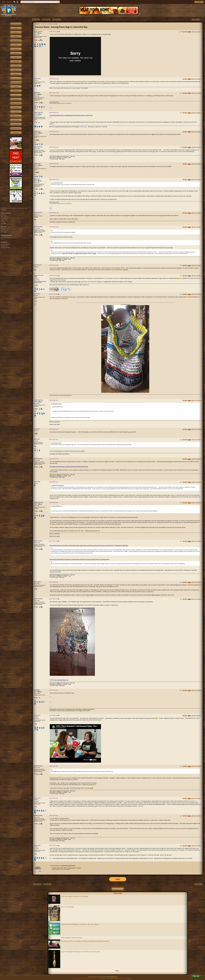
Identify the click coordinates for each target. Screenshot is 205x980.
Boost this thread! (118, 889)
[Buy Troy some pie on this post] (189, 213)
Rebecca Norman (38, 112)
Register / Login (199, 2)
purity (15, 57)
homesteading (16, 40)
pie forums (16, 124)
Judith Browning (38, 146)
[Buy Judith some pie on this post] (189, 147)
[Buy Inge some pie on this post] (189, 275)
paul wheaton (121, 978)
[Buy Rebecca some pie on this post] (189, 113)
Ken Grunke (37, 293)
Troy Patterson (38, 212)
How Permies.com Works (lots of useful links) (60, 103)
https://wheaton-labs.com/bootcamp (61, 869)
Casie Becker (37, 131)
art (16, 78)
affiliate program (89, 978)
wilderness (16, 70)
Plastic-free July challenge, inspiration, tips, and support (80, 924)
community (16, 65)
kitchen (16, 53)
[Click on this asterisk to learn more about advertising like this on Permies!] (139, 13)
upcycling (55, 23)
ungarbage (16, 61)
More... (118, 971)
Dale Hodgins (37, 581)
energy (16, 45)
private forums (16, 128)
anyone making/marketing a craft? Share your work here (80, 951)
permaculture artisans (16, 82)
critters (16, 32)
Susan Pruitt (37, 715)
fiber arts (16, 74)
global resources (16, 103)
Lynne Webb (37, 481)
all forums (15, 132)
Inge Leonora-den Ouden (38, 276)
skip (16, 95)
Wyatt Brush (37, 78)
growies (16, 28)
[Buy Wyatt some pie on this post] (189, 79)
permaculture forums (15, 24)
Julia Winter (37, 92)
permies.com (16, 120)
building (16, 36)
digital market (16, 116)
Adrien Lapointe (38, 31)
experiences (16, 99)
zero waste (43, 23)
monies (16, 49)
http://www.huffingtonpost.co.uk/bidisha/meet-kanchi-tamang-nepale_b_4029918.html (71, 115)
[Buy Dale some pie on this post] (189, 582)
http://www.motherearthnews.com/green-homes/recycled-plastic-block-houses (69, 466)
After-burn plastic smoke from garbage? (74, 896)
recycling (50, 23)
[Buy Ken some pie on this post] (189, 294)
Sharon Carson (38, 265)
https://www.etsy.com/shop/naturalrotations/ (60, 395)
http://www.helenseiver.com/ (61, 680)
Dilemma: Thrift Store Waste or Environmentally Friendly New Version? (85, 941)
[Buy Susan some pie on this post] (189, 715)
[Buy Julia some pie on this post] (189, 93)
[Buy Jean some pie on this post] (189, 439)
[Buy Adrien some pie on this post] (189, 31)
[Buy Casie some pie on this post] (189, 131)
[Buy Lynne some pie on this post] (189, 482)
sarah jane (36, 429)
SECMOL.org (83, 126)
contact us (76, 978)
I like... (35, 42)
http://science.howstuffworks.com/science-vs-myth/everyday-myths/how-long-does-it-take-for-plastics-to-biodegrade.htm (79, 559)
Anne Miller (37, 690)
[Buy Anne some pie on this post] (189, 690)
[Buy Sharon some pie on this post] (189, 265)
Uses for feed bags (67, 907)
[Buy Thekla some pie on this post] (189, 400)
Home (3, 1)
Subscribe (9, 2)
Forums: (37, 23)
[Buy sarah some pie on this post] (189, 429)
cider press (16, 107)
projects (16, 111)
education (15, 90)
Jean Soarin (37, 439)
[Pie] (14, 2)
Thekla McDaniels (38, 400)
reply (118, 879)
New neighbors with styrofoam (71, 938)
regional (16, 86)
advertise (82, 978)
